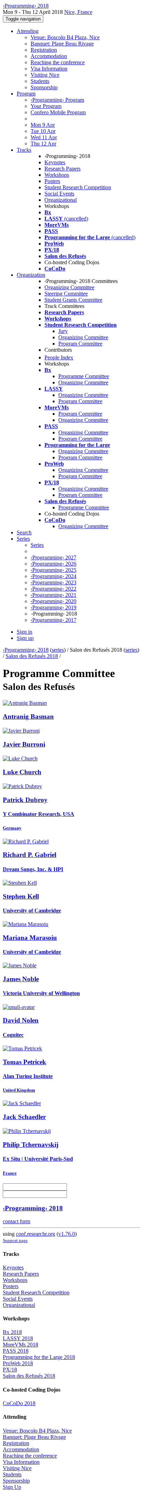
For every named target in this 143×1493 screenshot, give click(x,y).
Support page (15, 1240)
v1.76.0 (66, 1234)
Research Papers (62, 169)
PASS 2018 (15, 1351)
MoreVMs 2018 (20, 1345)
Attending (28, 31)
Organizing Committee (69, 287)
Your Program (46, 106)
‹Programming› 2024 (53, 576)
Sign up (25, 638)
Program (26, 94)
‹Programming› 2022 (53, 589)
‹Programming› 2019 (53, 607)
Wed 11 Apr (44, 137)
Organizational (60, 200)
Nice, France (78, 12)
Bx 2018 (12, 1332)
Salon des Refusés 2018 (32, 656)
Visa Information (49, 69)
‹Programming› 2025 (53, 570)
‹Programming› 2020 (53, 601)
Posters (52, 181)
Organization (31, 275)
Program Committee (80, 344)
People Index (58, 357)
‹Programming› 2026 (53, 564)
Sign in (24, 632)
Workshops (56, 175)
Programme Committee (83, 376)
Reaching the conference (58, 62)
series (58, 650)
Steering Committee (66, 294)
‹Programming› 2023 (53, 582)
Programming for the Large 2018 (39, 1357)
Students (40, 81)
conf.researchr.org (35, 1234)
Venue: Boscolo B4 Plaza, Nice (65, 37)
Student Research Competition (77, 187)
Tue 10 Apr (43, 131)
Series (37, 545)
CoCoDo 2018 (19, 1403)
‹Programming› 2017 (53, 620)
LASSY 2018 (18, 1338)
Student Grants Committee (73, 300)
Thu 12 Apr (43, 144)
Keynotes (54, 162)
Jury (63, 331)
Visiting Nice (45, 75)
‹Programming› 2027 (53, 557)
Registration (44, 50)
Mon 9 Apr (43, 125)
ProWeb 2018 (18, 1363)
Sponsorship (44, 87)
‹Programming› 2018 (26, 650)
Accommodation (49, 56)
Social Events (59, 194)
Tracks (24, 150)
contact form (16, 1221)
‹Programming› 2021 (53, 595)
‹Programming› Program (57, 100)
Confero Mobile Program (58, 112)
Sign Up (12, 1487)
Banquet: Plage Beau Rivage (62, 44)
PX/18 (10, 1370)
